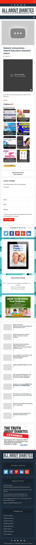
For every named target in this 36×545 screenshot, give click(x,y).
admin (8, 56)
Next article (18, 174)
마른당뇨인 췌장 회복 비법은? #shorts (22, 364)
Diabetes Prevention (8, 521)
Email (5, 204)
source (5, 100)
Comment (6, 187)
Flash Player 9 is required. (18, 289)
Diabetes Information (8, 518)
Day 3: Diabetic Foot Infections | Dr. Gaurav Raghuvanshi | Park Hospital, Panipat (22, 357)
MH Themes (29, 543)
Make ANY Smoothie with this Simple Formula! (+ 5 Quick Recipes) (21, 336)
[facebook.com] (11, 5)
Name (5, 199)
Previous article (18, 172)
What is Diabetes (7, 534)
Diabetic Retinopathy (8, 531)
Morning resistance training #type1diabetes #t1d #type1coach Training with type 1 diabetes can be (22, 346)
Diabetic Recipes (7, 529)
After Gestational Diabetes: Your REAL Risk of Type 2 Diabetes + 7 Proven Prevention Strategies (22, 376)
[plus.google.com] (18, 5)
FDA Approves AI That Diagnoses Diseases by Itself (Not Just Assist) (22, 394)
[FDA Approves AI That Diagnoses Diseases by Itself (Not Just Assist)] (7, 398)
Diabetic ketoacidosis (8, 526)
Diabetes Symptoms (8, 523)
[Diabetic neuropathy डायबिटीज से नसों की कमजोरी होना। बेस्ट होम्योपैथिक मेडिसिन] (7, 389)
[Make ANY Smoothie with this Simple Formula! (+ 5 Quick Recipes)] (7, 339)
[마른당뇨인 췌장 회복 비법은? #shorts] (7, 369)
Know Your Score (18, 278)
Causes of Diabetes (8, 515)
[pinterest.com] (21, 5)
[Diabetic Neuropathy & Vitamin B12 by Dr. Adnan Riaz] (7, 408)
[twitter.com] (14, 5)
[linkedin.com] (24, 5)
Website (5, 209)
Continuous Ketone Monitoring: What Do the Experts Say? (22, 414)
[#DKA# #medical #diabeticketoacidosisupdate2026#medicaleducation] (7, 329)
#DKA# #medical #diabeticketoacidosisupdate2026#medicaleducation (22, 326)
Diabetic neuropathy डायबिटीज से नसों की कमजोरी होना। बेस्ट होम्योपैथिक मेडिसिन (22, 385)
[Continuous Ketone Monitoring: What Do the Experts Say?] (7, 418)
